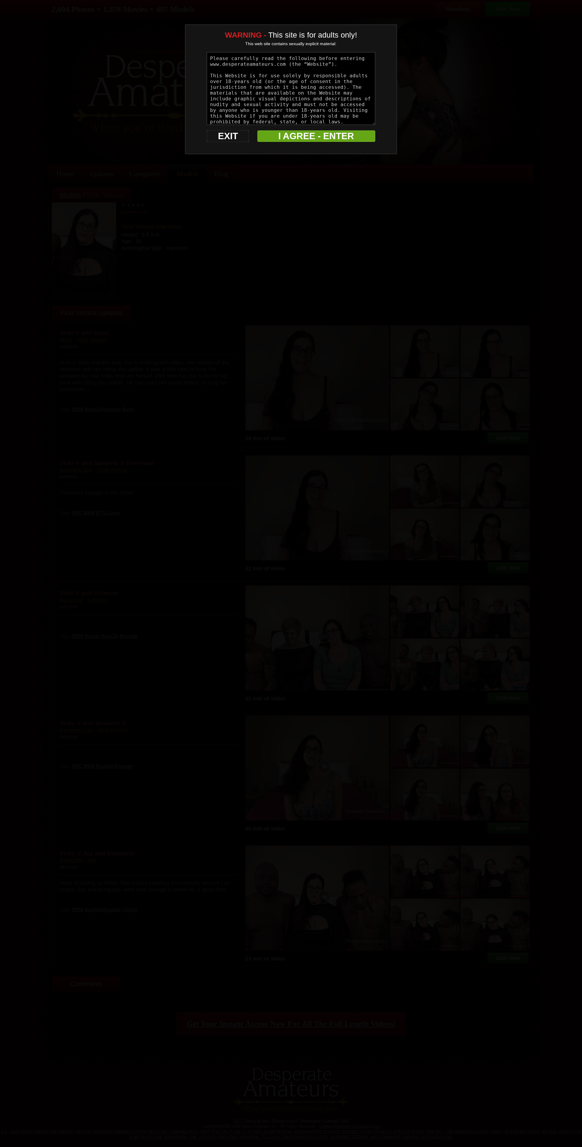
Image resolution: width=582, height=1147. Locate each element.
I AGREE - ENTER (316, 136)
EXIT (228, 136)
